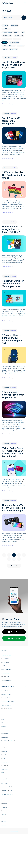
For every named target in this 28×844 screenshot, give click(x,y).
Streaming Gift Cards (6, 708)
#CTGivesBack (5, 765)
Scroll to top (14, 566)
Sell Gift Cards (5, 662)
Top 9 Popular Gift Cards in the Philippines (11, 121)
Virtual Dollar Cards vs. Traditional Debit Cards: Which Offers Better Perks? (12, 452)
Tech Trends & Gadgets (9, 45)
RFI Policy (3, 772)
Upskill (3, 758)
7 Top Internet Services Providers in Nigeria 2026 (13, 395)
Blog (2, 719)
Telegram (3, 825)
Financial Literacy (7, 35)
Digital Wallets (6, 29)
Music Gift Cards (5, 698)
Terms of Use (4, 769)
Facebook (4, 803)
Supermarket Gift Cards (7, 701)
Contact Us (4, 751)
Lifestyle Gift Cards (6, 694)
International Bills (5, 673)
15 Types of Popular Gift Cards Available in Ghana (14, 175)
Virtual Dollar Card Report (8, 740)
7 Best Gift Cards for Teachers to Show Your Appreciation (13, 283)
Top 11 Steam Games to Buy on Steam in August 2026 (13, 65)
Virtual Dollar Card (6, 655)
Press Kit (3, 754)
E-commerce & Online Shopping (10, 32)
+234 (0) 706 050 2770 (7, 794)
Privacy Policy (5, 762)
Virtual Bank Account (6, 680)
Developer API (5, 733)
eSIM (23, 32)
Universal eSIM (5, 676)
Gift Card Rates (5, 730)
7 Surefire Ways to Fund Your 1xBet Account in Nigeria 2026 (12, 339)
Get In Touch (4, 783)
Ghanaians (4, 722)
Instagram (4, 810)
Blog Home (5, 25)
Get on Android (15, 638)
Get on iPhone (15, 632)
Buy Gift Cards (5, 658)
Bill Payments (14, 25)
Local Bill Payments (6, 669)
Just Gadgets (4, 665)
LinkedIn (3, 821)
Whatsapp (4, 807)
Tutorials (5, 49)
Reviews (5, 42)
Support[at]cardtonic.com (8, 787)
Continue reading (6, 104)
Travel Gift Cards (5, 690)
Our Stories (17, 39)
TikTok (3, 818)
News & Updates (7, 39)
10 (14, 559)
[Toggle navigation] (24, 3)
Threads (3, 814)
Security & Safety (14, 42)
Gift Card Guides (19, 35)
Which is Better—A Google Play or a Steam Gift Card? (12, 229)
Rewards (3, 726)
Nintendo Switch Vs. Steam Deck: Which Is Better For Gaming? (13, 508)
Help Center (4, 737)
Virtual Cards (13, 49)
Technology (21, 45)
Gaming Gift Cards (6, 705)
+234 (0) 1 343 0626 (6, 790)
